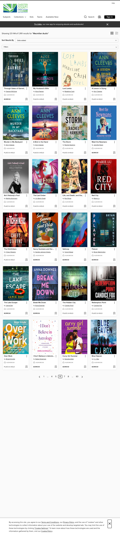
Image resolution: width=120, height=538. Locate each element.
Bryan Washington (99, 252)
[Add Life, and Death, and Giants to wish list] (85, 206)
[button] (89, 17)
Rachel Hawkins (70, 145)
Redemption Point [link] (99, 303)
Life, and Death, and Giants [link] (73, 196)
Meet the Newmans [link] (99, 142)
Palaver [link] (95, 249)
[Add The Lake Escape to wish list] (26, 313)
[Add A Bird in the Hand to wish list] (55, 152)
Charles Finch (69, 306)
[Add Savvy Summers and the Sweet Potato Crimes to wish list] (55, 259)
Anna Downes (40, 306)
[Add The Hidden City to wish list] (85, 313)
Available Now (52, 17)
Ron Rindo (68, 198)
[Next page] (82, 376)
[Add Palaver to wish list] (114, 259)
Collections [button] (19, 17)
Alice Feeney (39, 91)
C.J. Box (96, 359)
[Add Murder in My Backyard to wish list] (26, 152)
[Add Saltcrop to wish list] (85, 259)
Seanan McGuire (11, 91)
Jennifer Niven (98, 145)
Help (113, 3)
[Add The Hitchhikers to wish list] (26, 259)
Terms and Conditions (50, 522)
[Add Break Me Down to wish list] (55, 313)
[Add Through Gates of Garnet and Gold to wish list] (26, 99)
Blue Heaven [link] (97, 356)
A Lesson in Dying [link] (99, 89)
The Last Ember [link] (39, 196)
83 (77, 376)
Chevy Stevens (11, 252)
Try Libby (38, 24)
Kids (32, 17)
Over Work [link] (8, 356)
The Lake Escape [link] (10, 303)
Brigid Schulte (10, 359)
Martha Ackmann (11, 198)
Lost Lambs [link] (67, 89)
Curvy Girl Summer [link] (70, 356)
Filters (6, 47)
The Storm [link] (67, 142)
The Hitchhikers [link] (10, 249)
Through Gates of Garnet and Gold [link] (14, 89)
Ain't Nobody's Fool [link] (12, 196)
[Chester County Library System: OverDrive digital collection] (15, 8)
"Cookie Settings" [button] (41, 528)
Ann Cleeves (98, 91)
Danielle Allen (69, 359)
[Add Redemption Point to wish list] (114, 313)
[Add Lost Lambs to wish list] (85, 99)
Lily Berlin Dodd (40, 198)
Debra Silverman (40, 359)
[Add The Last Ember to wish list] (55, 206)
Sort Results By (8, 40)
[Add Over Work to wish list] (26, 366)
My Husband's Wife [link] (41, 89)
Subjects (6, 17)
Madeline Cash (69, 91)
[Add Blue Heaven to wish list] (114, 366)
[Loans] (99, 17)
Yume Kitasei (69, 252)
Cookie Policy (46, 531)
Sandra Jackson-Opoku (43, 252)
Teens (39, 17)
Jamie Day (9, 306)
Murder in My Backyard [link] (13, 142)
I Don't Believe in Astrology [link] (44, 356)
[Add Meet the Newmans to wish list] (114, 152)
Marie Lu (96, 198)
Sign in (110, 17)
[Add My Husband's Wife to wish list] (55, 99)
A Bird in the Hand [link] (40, 142)
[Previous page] (39, 376)
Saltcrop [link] (66, 249)
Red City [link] (95, 196)
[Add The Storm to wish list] (85, 152)
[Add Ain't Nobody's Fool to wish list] (26, 206)
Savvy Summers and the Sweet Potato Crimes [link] (44, 249)
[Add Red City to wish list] (114, 206)
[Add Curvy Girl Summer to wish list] (85, 366)
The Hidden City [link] (69, 303)
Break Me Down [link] (39, 303)
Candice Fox (98, 306)
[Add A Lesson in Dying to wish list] (114, 99)
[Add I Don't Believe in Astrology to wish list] (55, 366)
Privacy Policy (68, 522)
